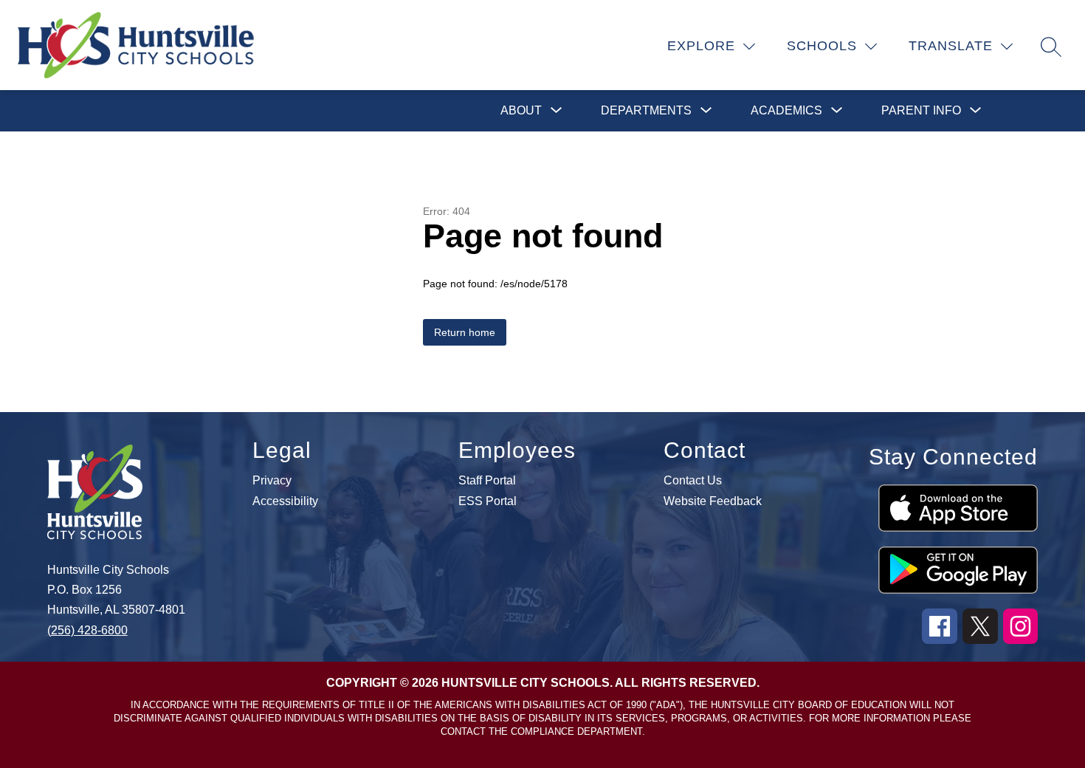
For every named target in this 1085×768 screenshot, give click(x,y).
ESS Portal (487, 501)
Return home (464, 332)
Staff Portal (487, 481)
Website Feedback (713, 501)
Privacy (272, 481)
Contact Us (693, 481)
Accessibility (285, 501)
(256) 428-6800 (87, 630)
